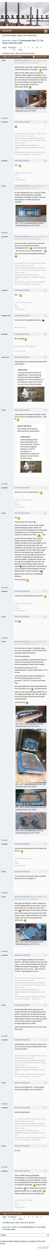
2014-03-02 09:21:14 (22, 161)
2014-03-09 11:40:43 (22, 186)
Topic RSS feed (41, 57)
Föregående (12, 47)
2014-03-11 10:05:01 (22, 357)
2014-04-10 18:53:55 (22, 617)
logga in (12, 53)
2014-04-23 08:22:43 (22, 1083)
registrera (22, 53)
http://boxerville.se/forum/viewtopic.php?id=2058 (30, 152)
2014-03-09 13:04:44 (22, 237)
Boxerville (7, 31)
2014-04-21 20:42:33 (22, 955)
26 (14, 50)
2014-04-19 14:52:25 (22, 872)
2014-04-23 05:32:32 (22, 1040)
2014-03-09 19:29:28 (22, 290)
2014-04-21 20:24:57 (22, 897)
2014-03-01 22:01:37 (22, 60)
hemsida (4, 118)
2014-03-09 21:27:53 (22, 316)
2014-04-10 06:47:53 (22, 591)
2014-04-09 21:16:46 (22, 513)
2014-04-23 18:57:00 (22, 1171)
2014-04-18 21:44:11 (22, 642)
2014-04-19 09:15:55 (22, 844)
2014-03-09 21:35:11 (22, 334)
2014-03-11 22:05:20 (22, 410)
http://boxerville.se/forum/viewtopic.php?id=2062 (30, 138)
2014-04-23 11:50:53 (22, 1146)
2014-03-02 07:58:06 (22, 122)
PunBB (2, 1244)
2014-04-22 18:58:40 (22, 1005)
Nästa (20, 50)
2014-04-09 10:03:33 (22, 488)
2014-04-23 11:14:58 (22, 1108)
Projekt (14, 41)
